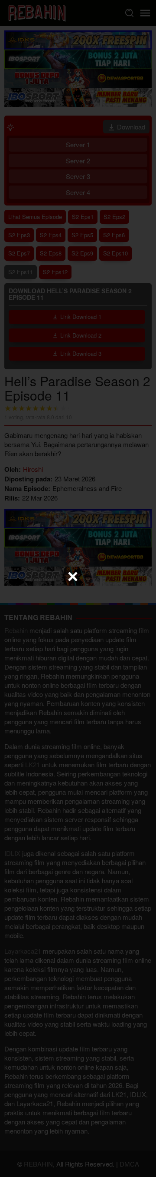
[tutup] (73, 576)
